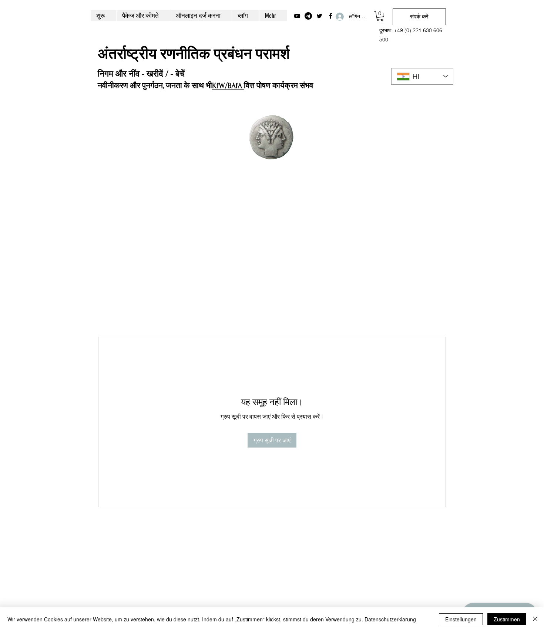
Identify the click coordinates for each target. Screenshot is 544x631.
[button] (380, 16)
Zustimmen (507, 619)
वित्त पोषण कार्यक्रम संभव (278, 85)
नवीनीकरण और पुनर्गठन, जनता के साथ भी (155, 85)
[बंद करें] (535, 619)
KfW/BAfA (228, 85)
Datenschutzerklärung (390, 619)
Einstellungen (461, 619)
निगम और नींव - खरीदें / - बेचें (141, 74)
